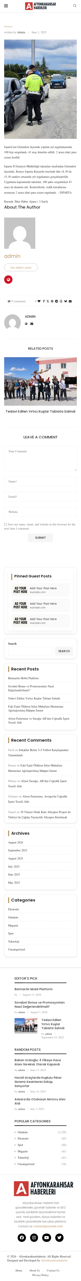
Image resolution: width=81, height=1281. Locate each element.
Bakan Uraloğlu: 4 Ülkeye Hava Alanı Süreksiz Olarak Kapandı (38, 1062)
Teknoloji (13, 941)
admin (21, 32)
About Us (34, 1270)
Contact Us (53, 1270)
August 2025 (15, 858)
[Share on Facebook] (44, 301)
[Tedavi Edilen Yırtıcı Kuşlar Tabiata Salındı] (40, 381)
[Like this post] (39, 301)
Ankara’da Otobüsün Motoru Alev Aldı (40, 1101)
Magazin (13, 925)
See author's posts (21, 267)
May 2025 (14, 882)
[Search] (75, 6)
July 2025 (14, 866)
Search (12, 643)
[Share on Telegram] (56, 301)
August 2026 (15, 842)
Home (19, 1270)
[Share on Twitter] (47, 301)
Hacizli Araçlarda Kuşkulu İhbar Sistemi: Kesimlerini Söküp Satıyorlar (38, 1082)
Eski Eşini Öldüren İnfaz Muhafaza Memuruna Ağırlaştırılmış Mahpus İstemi (35, 708)
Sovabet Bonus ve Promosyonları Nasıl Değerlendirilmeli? (40, 1004)
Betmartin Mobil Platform (23, 678)
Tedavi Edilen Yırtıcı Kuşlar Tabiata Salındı (40, 411)
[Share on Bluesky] (65, 301)
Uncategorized (16, 949)
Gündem (13, 917)
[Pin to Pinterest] (52, 301)
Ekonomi (13, 909)
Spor (11, 933)
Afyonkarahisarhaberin (54, 1260)
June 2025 (14, 874)
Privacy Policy (40, 1275)
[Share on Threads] (61, 301)
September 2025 (17, 850)
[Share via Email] (70, 301)
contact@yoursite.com (48, 1226)
